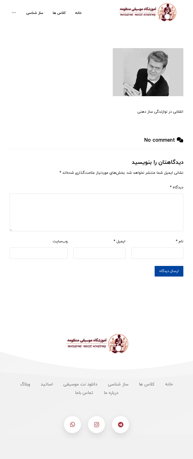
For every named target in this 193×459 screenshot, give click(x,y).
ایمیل (119, 241)
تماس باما (84, 393)
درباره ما (111, 393)
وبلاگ (25, 384)
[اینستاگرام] (96, 424)
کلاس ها (147, 384)
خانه (169, 384)
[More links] (14, 13)
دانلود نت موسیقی (80, 384)
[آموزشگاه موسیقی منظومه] (147, 12)
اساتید (47, 384)
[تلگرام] (120, 424)
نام (179, 241)
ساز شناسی (118, 384)
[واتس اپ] (72, 424)
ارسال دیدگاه (169, 271)
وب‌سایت (60, 241)
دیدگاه (176, 187)
